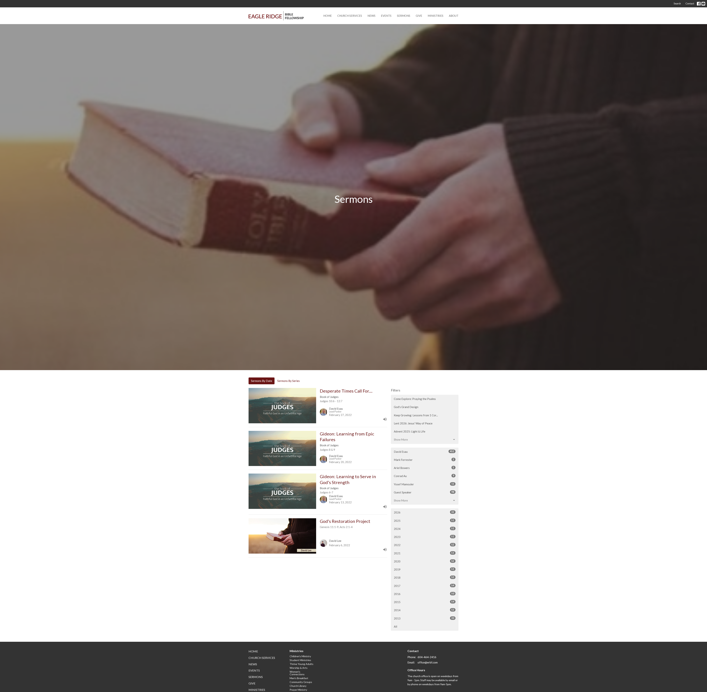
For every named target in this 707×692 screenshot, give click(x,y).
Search (677, 3)
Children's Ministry (300, 656)
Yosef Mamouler (424, 484)
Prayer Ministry (298, 689)
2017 (424, 585)
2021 (424, 553)
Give (419, 15)
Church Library (298, 685)
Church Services (349, 15)
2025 (424, 520)
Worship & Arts (298, 667)
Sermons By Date (261, 380)
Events (386, 15)
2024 (424, 528)
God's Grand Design (406, 407)
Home (327, 15)
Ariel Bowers (424, 467)
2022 (424, 545)
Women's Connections (297, 673)
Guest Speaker (424, 492)
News (371, 15)
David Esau (424, 451)
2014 (424, 610)
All (395, 626)
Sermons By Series (288, 380)
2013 (424, 618)
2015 (424, 602)
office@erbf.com (428, 662)
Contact (689, 3)
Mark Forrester (424, 459)
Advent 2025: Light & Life (409, 431)
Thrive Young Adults (301, 663)
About (453, 15)
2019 (424, 569)
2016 (424, 594)
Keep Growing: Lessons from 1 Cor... (416, 415)
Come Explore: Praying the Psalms (415, 398)
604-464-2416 (427, 657)
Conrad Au (424, 476)
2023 (424, 537)
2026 (424, 512)
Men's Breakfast (299, 678)
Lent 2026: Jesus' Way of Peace (413, 423)
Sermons (403, 15)
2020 (424, 561)
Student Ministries (300, 660)
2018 (424, 577)
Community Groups (301, 682)
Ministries (435, 15)
